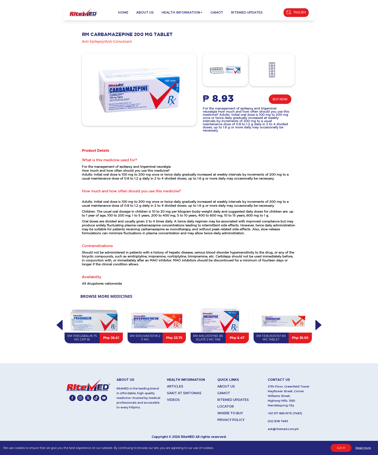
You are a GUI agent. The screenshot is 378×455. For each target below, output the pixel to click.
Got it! (341, 448)
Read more (363, 448)
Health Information (181, 12)
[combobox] (296, 12)
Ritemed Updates (247, 12)
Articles (175, 386)
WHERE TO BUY (230, 413)
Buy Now (280, 99)
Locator (225, 406)
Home (123, 12)
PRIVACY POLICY (231, 420)
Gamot (216, 12)
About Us (145, 12)
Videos (173, 400)
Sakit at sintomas (184, 393)
